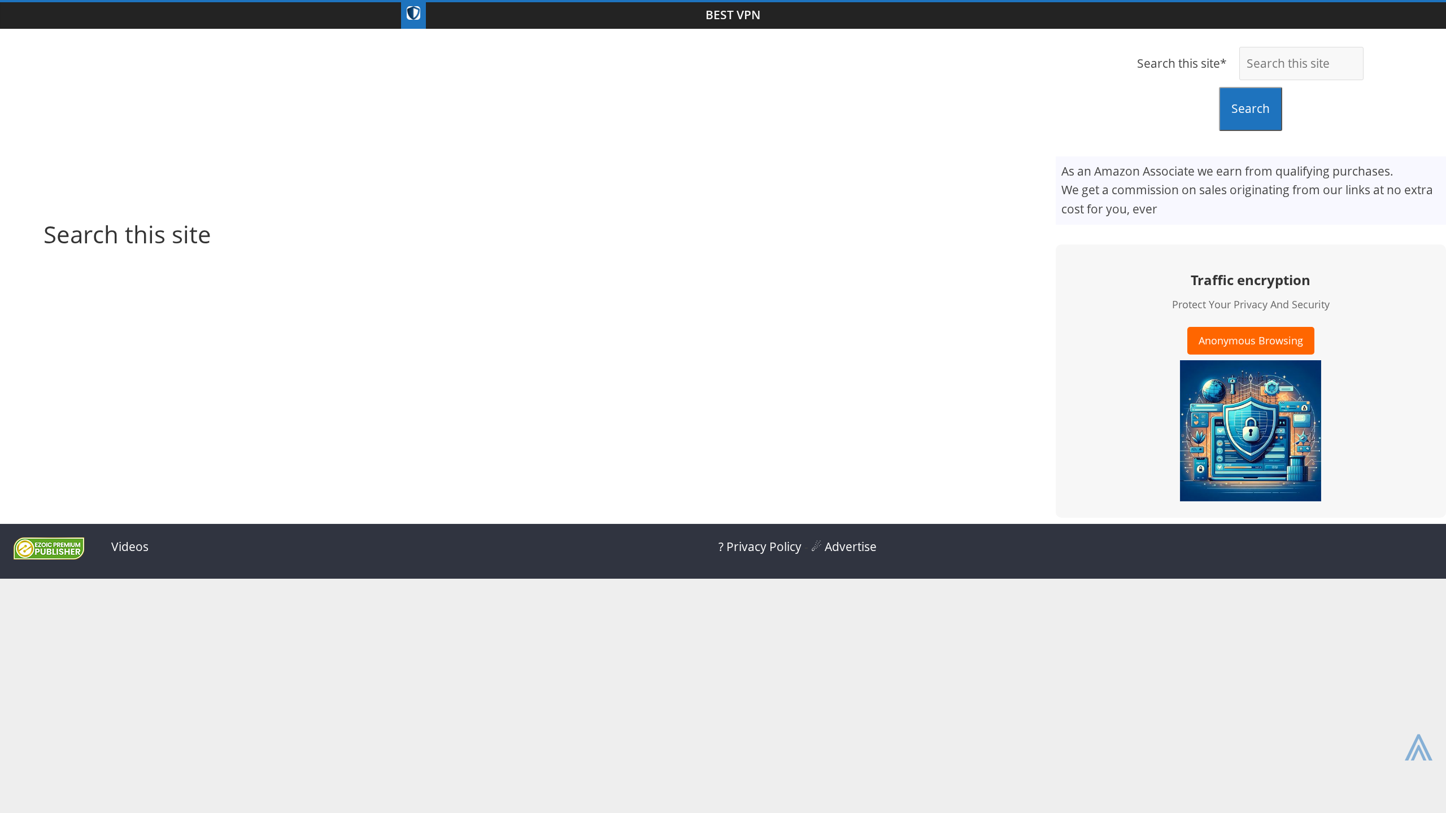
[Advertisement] (527, 119)
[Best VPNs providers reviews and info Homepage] (413, 15)
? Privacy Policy (760, 546)
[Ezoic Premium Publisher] (49, 555)
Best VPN (732, 15)
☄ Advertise (844, 546)
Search (1250, 108)
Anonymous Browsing (1251, 340)
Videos (130, 546)
